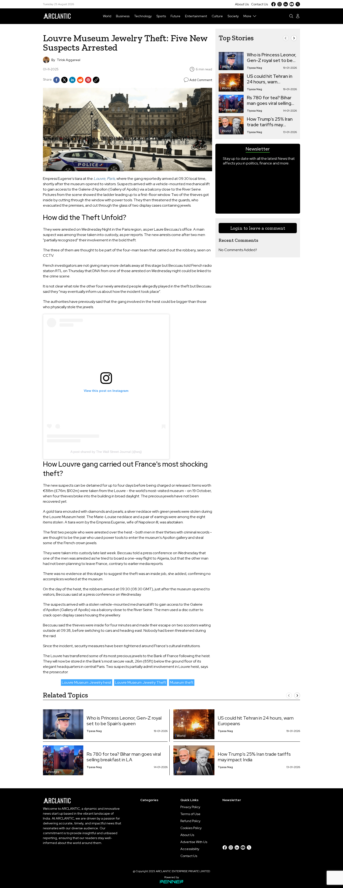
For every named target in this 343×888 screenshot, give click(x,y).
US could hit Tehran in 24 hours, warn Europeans (269, 79)
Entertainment (196, 16)
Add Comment (200, 80)
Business (123, 16)
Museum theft (181, 682)
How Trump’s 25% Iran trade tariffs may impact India (270, 121)
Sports (161, 16)
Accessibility (189, 849)
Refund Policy (190, 821)
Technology (143, 16)
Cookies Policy (191, 828)
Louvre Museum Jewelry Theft (140, 682)
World (107, 16)
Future (175, 16)
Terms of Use (190, 814)
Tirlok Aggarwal (68, 60)
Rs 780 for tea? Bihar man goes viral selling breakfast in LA (269, 100)
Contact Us (259, 4)
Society (233, 16)
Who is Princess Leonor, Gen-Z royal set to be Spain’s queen (271, 57)
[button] (286, 38)
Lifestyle (228, 109)
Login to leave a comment (257, 228)
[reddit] (80, 80)
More (247, 16)
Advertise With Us (193, 842)
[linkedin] (72, 80)
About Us (242, 4)
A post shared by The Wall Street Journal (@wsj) (106, 452)
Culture (217, 16)
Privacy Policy (190, 807)
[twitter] (64, 80)
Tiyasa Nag (254, 68)
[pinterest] (88, 80)
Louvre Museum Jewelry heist (86, 682)
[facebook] (56, 80)
